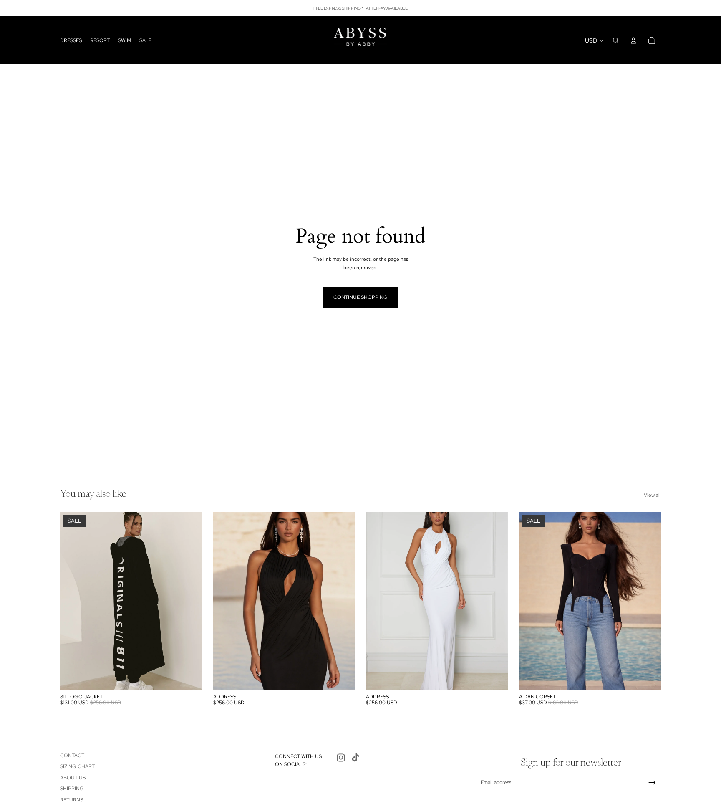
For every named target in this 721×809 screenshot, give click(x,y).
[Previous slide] (72, 601)
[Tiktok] (355, 758)
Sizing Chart (77, 766)
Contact (72, 755)
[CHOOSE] (342, 676)
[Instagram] (341, 758)
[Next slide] (189, 601)
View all (652, 495)
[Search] (616, 40)
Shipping (72, 788)
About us (73, 777)
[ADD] (189, 676)
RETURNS (71, 799)
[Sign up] (652, 782)
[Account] (633, 40)
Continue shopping (360, 297)
